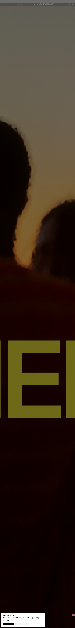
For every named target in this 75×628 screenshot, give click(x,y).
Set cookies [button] (6, 620)
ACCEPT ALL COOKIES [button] (8, 624)
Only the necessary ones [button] (22, 624)
